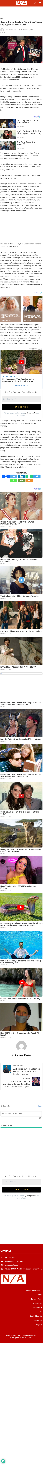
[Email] (21, 480)
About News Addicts (34, 1290)
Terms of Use (37, 1303)
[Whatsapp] (13, 480)
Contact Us (37, 1307)
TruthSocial (14, 244)
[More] (29, 480)
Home (40, 1294)
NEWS (2, 18)
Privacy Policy (36, 1299)
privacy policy (31, 413)
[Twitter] (13, 476)
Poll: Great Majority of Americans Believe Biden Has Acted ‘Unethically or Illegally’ (16, 1082)
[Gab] (29, 476)
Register (39, 1324)
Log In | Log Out (36, 1316)
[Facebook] (6, 476)
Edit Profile (38, 1320)
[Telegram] (37, 476)
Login (40, 1106)
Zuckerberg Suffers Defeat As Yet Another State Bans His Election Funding (26, 1070)
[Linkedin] (21, 476)
